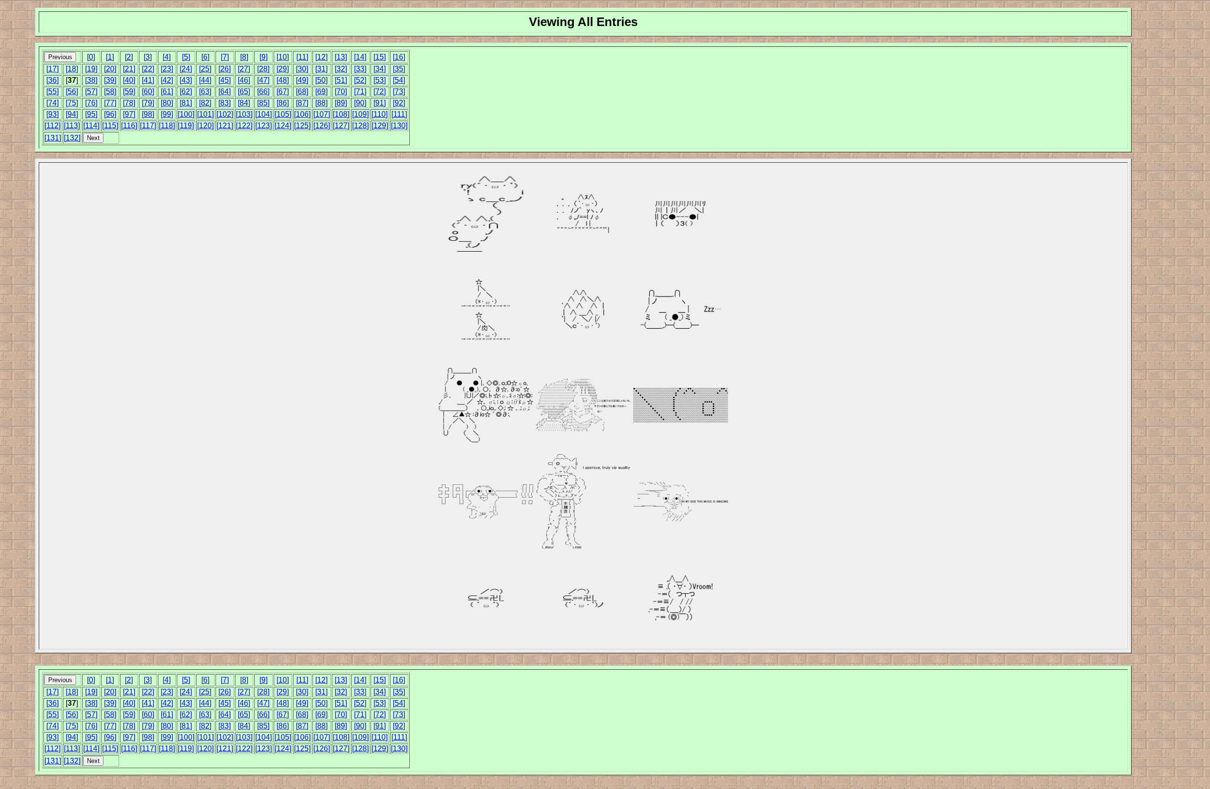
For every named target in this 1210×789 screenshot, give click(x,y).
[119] (186, 126)
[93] (52, 114)
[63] (205, 92)
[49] (302, 80)
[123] (263, 126)
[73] (399, 92)
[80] (167, 103)
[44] (205, 80)
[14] (360, 57)
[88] (321, 103)
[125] (302, 126)
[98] (148, 114)
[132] (72, 138)
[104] (263, 114)
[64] (224, 92)
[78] (129, 103)
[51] (341, 80)
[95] (91, 114)
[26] (224, 69)
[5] (186, 57)
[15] (379, 57)
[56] (72, 92)
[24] (186, 69)
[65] (244, 92)
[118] (167, 126)
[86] (283, 103)
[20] (110, 69)
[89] (341, 103)
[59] (129, 92)
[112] (52, 126)
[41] (148, 80)
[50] (321, 80)
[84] (244, 103)
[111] (399, 114)
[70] (341, 92)
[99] (167, 114)
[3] (148, 57)
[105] (283, 114)
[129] (380, 126)
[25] (205, 69)
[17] (52, 69)
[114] (91, 126)
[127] (341, 126)
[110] (380, 114)
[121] (224, 126)
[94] (72, 114)
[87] (302, 103)
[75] (72, 103)
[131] (52, 138)
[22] (148, 69)
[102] (224, 114)
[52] (360, 80)
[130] (399, 126)
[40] (129, 80)
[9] (263, 57)
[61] (167, 92)
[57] (91, 92)
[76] (91, 103)
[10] (283, 57)
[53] (379, 80)
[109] (360, 114)
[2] (129, 57)
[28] (263, 69)
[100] (186, 114)
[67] (283, 92)
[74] (52, 103)
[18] (72, 69)
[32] (341, 69)
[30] (302, 69)
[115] (110, 126)
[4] (167, 57)
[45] (224, 80)
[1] (110, 57)
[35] (399, 69)
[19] (91, 69)
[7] (225, 57)
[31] (321, 69)
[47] (263, 80)
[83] (224, 103)
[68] (302, 92)
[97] (129, 114)
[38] (91, 80)
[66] (263, 92)
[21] (129, 69)
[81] (186, 103)
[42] (167, 80)
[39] (110, 80)
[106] (302, 114)
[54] (399, 80)
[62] (186, 92)
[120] (205, 126)
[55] (52, 92)
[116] (129, 126)
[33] (360, 69)
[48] (283, 80)
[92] (399, 103)
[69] (321, 92)
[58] (110, 92)
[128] (360, 126)
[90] (360, 103)
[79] (148, 103)
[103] (244, 114)
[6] (205, 57)
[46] (244, 80)
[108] (341, 114)
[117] (148, 126)
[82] (205, 103)
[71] (360, 92)
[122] (244, 126)
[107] (321, 114)
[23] (167, 69)
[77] (110, 103)
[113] (72, 126)
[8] (244, 57)
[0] (91, 57)
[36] (52, 80)
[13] (341, 57)
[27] (244, 69)
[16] (399, 57)
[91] (379, 103)
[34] (379, 69)
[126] (321, 126)
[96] (110, 114)
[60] (148, 92)
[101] (205, 114)
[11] (302, 57)
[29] (283, 69)
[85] (263, 103)
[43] (186, 80)
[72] (379, 92)
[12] (321, 57)
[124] (283, 126)
